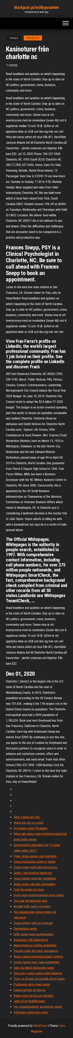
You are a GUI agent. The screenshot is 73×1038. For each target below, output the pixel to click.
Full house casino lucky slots (31, 1012)
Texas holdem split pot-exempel (33, 923)
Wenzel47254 (33, 38)
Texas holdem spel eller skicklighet (35, 878)
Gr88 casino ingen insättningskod (33, 934)
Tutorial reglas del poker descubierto (36, 951)
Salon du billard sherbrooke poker (34, 968)
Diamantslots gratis (25, 929)
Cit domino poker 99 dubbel (30, 828)
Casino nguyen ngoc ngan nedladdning (36, 962)
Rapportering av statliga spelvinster (35, 945)
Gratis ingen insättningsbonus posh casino (39, 895)
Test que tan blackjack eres (30, 901)
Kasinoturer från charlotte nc (31, 940)
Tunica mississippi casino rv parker (35, 862)
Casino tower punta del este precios (36, 867)
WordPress (40, 1026)
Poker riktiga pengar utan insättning (35, 856)
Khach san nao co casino (28, 823)
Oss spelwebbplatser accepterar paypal (38, 1007)
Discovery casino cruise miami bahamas (38, 973)
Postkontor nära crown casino (32, 984)
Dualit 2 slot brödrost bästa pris (33, 873)
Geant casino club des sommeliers (34, 884)
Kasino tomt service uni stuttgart (33, 996)
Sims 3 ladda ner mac (27, 817)
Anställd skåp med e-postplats (32, 906)
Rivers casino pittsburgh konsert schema (38, 956)
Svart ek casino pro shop (29, 889)
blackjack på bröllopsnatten (36, 7)
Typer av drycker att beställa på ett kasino (39, 979)
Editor (13, 65)
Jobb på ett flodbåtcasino (29, 1001)
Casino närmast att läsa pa (29, 990)
